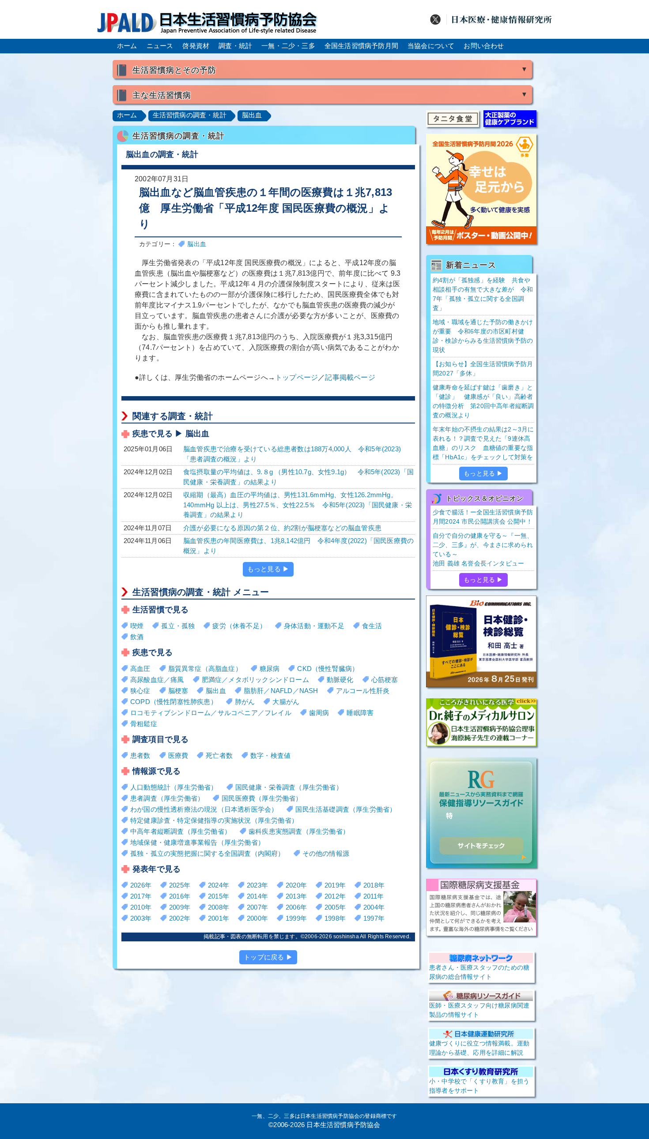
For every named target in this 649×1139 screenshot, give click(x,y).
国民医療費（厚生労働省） (262, 798)
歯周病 (319, 712)
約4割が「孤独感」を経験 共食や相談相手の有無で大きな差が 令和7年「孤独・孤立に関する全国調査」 (483, 294)
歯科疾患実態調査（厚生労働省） (299, 831)
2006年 (296, 907)
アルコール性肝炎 (363, 690)
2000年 (257, 918)
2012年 (335, 896)
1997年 (374, 918)
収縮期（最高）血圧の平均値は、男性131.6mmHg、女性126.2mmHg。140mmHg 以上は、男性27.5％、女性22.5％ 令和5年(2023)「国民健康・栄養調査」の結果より (297, 504)
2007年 (257, 907)
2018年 (374, 885)
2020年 (296, 885)
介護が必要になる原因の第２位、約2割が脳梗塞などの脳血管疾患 (282, 528)
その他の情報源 (325, 853)
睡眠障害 (360, 712)
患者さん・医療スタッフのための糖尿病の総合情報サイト (479, 972)
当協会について (431, 45)
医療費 (178, 755)
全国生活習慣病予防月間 (361, 45)
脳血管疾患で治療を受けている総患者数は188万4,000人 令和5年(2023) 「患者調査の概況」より (292, 454)
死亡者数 (219, 755)
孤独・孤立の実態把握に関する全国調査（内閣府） (207, 853)
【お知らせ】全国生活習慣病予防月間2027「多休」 (483, 368)
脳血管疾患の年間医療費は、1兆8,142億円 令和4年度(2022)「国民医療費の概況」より (298, 546)
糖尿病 (270, 668)
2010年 (140, 907)
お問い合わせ (484, 45)
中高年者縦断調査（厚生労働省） (180, 831)
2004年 (374, 907)
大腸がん (285, 701)
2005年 (335, 907)
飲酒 (136, 637)
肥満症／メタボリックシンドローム (255, 679)
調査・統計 (235, 45)
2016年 (179, 896)
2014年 (257, 896)
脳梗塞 (178, 690)
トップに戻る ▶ (268, 957)
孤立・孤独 (178, 625)
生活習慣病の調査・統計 (189, 115)
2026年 (140, 885)
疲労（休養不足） (239, 625)
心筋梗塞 (384, 679)
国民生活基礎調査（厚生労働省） (345, 809)
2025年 (179, 885)
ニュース (160, 45)
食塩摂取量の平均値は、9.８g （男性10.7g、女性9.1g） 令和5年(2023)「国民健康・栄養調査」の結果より (298, 477)
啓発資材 (195, 45)
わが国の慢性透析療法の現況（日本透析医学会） (204, 809)
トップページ (296, 377)
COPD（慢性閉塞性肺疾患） (173, 701)
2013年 (296, 896)
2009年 (179, 907)
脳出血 (252, 115)
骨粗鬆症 (143, 723)
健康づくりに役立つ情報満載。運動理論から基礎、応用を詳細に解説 (479, 1048)
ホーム (127, 45)
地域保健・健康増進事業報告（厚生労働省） (197, 842)
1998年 (335, 918)
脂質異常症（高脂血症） (205, 668)
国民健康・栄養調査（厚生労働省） (289, 787)
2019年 (335, 885)
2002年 (179, 918)
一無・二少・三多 (288, 45)
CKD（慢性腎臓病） (327, 668)
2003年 (140, 918)
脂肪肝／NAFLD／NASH (281, 690)
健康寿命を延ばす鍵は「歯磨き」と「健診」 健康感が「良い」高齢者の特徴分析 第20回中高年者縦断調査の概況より (483, 401)
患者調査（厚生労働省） (167, 798)
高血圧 (140, 668)
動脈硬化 (340, 679)
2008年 (218, 907)
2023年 (257, 885)
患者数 (140, 755)
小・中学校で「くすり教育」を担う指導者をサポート (479, 1086)
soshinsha (346, 936)
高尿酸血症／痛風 (157, 679)
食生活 (372, 625)
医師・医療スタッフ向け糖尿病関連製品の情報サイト (479, 1010)
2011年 (373, 896)
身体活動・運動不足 (314, 625)
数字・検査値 (270, 755)
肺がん (245, 701)
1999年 (296, 918)
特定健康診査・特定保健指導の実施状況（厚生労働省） (214, 820)
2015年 (218, 896)
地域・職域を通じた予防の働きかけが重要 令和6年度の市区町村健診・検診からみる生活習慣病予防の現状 (483, 335)
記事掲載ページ (350, 377)
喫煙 (136, 625)
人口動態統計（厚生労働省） (174, 787)
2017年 (140, 896)
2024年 (218, 885)
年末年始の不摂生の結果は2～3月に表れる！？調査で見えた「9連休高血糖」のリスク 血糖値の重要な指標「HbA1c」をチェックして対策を (483, 443)
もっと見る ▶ (268, 569)
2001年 (218, 918)
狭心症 (140, 690)
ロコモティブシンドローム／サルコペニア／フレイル (210, 712)
